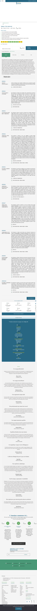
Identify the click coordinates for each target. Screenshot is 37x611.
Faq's (26, 585)
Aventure (21, 586)
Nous (26, 586)
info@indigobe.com (6, 580)
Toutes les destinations (5, 585)
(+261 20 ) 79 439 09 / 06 (6, 579)
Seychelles (3, 595)
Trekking (21, 587)
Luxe (20, 585)
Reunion (3, 594)
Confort (21, 589)
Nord (2, 587)
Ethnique (21, 588)
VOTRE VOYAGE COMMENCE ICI (18, 543)
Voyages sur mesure (14, 585)
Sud (2, 586)
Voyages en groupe (13, 586)
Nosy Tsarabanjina (4, 598)
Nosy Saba (3, 599)
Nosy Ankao (3, 600)
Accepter (18, 608)
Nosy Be (3, 596)
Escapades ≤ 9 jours (13, 589)
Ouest (3, 589)
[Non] (35, 607)
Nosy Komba (3, 597)
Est (2, 588)
